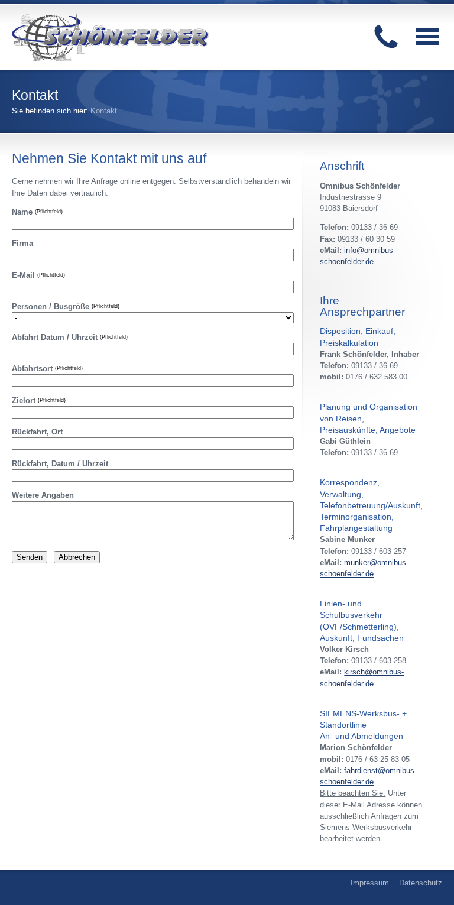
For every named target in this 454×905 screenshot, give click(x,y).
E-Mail (38, 275)
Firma (22, 243)
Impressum (370, 882)
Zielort (39, 400)
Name (37, 211)
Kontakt (103, 110)
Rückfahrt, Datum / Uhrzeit (60, 463)
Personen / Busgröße (65, 306)
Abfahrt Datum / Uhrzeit (70, 337)
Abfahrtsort (47, 368)
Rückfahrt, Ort (37, 431)
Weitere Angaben (43, 495)
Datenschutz (420, 882)
